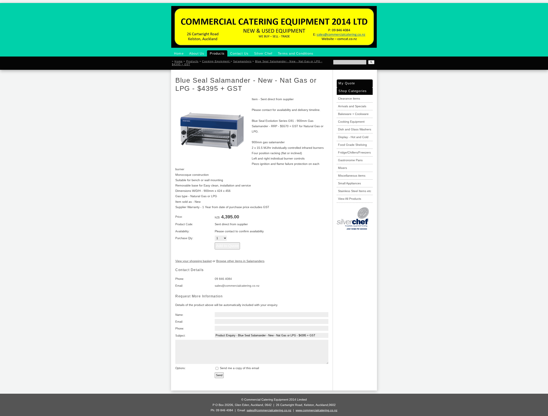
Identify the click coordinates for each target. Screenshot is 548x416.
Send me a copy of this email (239, 368)
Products (217, 53)
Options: (180, 368)
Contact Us (239, 53)
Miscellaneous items (351, 175)
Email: (179, 285)
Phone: (179, 278)
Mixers (342, 168)
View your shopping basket (193, 261)
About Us (196, 53)
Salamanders (242, 61)
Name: (179, 314)
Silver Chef (263, 53)
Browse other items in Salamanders (240, 261)
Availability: (182, 231)
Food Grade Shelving (352, 144)
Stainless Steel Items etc (354, 191)
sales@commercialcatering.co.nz (237, 285)
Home (179, 53)
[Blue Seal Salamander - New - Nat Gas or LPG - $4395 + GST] (212, 163)
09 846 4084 (223, 278)
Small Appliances (349, 183)
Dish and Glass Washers (354, 129)
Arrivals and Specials (352, 106)
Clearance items (349, 98)
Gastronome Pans (350, 160)
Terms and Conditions (295, 53)
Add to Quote (227, 246)
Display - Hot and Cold (353, 137)
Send (219, 375)
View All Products (349, 198)
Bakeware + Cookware (353, 114)
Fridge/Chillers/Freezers (354, 152)
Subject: (180, 335)
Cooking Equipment (216, 61)
